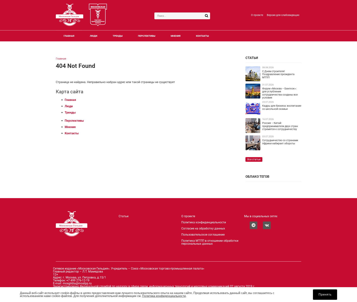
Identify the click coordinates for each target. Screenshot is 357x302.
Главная (69, 36)
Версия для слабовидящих (283, 15)
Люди (93, 36)
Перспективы (146, 36)
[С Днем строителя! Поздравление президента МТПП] (252, 80)
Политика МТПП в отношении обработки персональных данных (209, 242)
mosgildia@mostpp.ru (77, 283)
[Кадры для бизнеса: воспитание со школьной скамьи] (252, 114)
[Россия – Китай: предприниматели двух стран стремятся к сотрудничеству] (252, 132)
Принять (325, 294)
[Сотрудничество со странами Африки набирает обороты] (252, 149)
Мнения (176, 36)
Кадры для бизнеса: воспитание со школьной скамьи (281, 107)
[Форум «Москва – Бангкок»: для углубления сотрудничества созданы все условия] (252, 97)
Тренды (118, 36)
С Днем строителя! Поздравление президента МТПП (278, 74)
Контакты (202, 36)
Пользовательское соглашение (203, 234)
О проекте (257, 15)
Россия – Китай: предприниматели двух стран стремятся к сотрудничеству (280, 126)
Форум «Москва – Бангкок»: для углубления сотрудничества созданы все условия (280, 93)
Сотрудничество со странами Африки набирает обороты (280, 142)
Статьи (123, 216)
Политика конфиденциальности (203, 222)
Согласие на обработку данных (203, 228)
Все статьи (253, 159)
